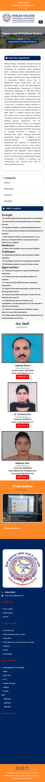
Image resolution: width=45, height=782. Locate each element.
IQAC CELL (7, 675)
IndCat (5, 650)
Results (6, 691)
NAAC (5, 672)
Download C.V (22, 377)
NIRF (3, 695)
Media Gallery (8, 613)
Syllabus (6, 687)
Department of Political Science (22, 42)
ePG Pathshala (8, 630)
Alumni (5, 617)
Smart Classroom (12, 528)
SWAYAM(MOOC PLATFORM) (13, 668)
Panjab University (9, 683)
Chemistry (8, 195)
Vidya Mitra (7, 638)
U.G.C (5, 679)
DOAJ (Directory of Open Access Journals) (18, 642)
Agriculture (8, 201)
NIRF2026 (7, 699)
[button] (41, 21)
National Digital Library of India (14, 634)
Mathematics (9, 189)
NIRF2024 (7, 707)
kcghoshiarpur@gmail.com (14, 595)
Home (20, 39)
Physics (7, 183)
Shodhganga (7, 654)
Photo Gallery (8, 609)
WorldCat (6, 646)
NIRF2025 (7, 703)
